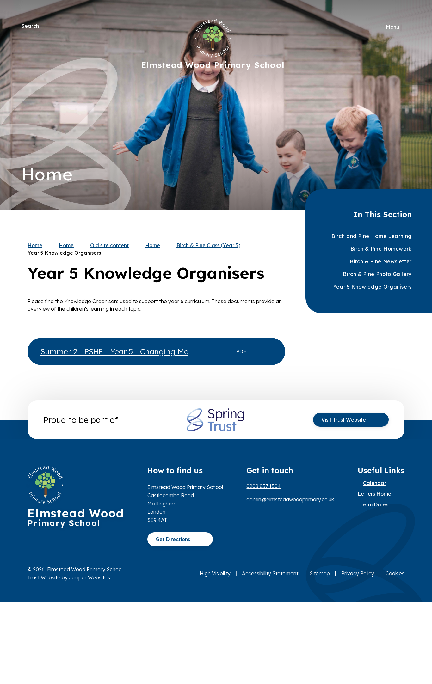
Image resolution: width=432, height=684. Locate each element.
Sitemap (320, 573)
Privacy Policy (357, 573)
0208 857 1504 (263, 486)
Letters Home (374, 494)
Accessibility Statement (270, 573)
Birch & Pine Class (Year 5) (208, 245)
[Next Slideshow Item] (403, 86)
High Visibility (215, 573)
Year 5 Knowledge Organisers (64, 253)
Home (35, 245)
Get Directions (173, 539)
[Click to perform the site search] (44, 26)
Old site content (109, 245)
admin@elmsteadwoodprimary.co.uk (290, 499)
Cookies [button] (395, 573)
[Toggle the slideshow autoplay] (403, 124)
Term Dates (374, 504)
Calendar (374, 483)
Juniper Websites (89, 577)
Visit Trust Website (343, 420)
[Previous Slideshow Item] (403, 105)
